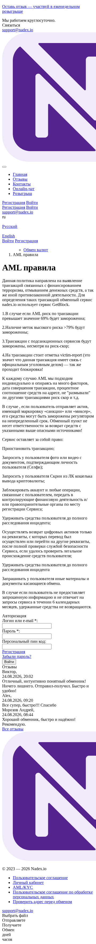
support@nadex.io (17, 30)
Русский (9, 226)
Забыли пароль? (16, 656)
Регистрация (13, 207)
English (8, 236)
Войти (32, 207)
